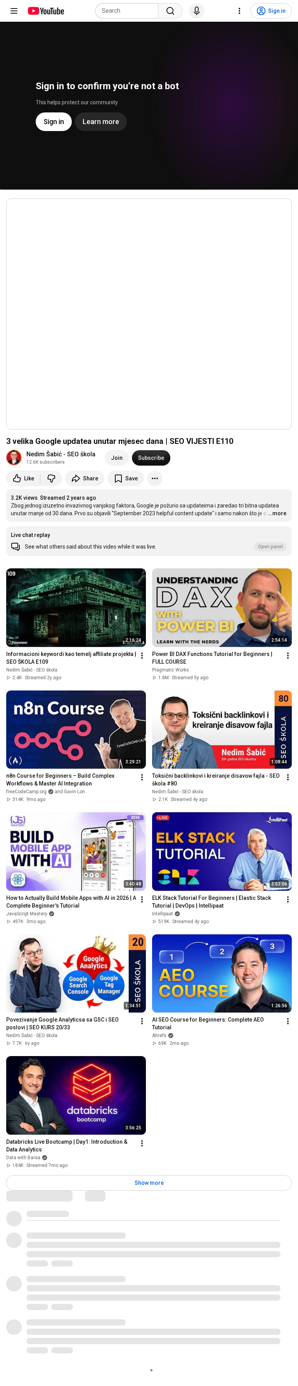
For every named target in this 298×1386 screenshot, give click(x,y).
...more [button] (277, 513)
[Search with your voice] (196, 11)
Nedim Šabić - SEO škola (60, 454)
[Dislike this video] (51, 478)
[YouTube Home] (45, 11)
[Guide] (14, 11)
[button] (149, 541)
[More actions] (155, 478)
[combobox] (129, 11)
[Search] (170, 11)
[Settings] (239, 11)
